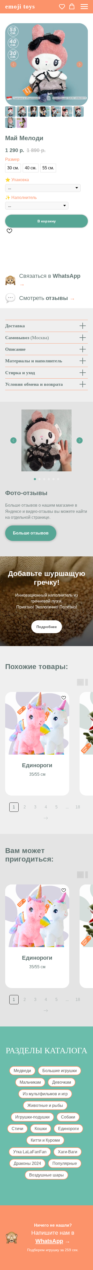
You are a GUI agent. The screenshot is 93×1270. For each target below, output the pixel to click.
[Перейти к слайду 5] (53, 479)
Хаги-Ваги (67, 1152)
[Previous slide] (13, 440)
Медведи (22, 1070)
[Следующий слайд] (79, 64)
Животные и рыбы (45, 1105)
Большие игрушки (59, 1070)
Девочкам (61, 1082)
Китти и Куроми (45, 1140)
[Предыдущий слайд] (13, 64)
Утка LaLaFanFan (30, 1152)
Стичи (17, 1128)
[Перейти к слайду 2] (39, 479)
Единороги (68, 1128)
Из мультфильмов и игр (45, 1094)
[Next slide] (79, 440)
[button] (62, 6)
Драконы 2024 (27, 1163)
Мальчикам (30, 1082)
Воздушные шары (46, 1175)
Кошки (41, 1128)
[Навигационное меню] (84, 6)
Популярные (64, 1163)
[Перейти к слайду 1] (35, 479)
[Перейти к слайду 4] (49, 479)
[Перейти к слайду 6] (58, 479)
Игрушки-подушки (32, 1117)
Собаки (68, 1117)
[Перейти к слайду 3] (44, 479)
